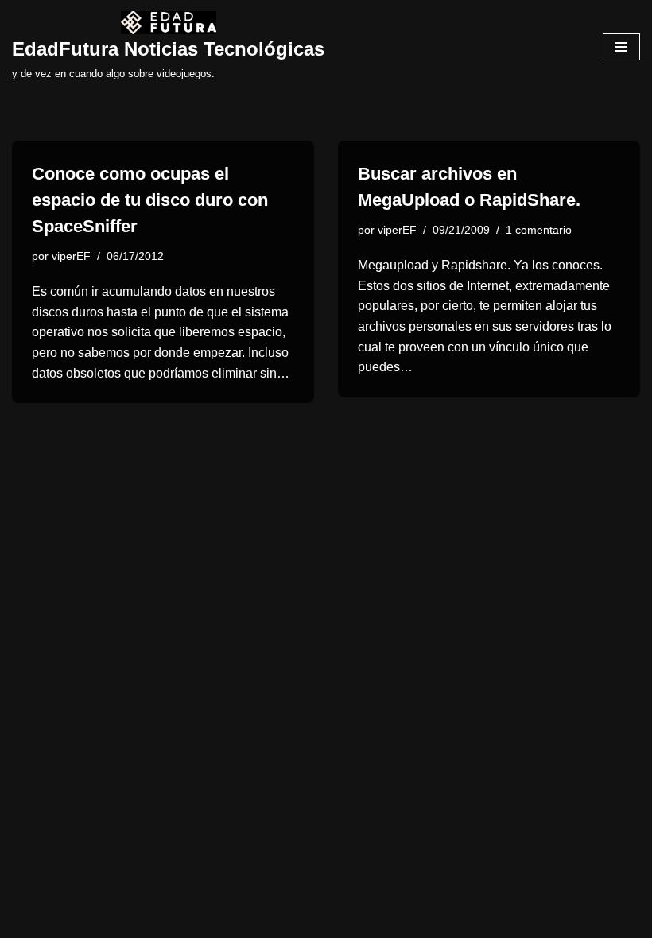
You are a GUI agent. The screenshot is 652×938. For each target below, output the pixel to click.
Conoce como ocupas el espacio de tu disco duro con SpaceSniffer (150, 200)
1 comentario (539, 229)
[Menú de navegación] (621, 46)
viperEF (71, 256)
